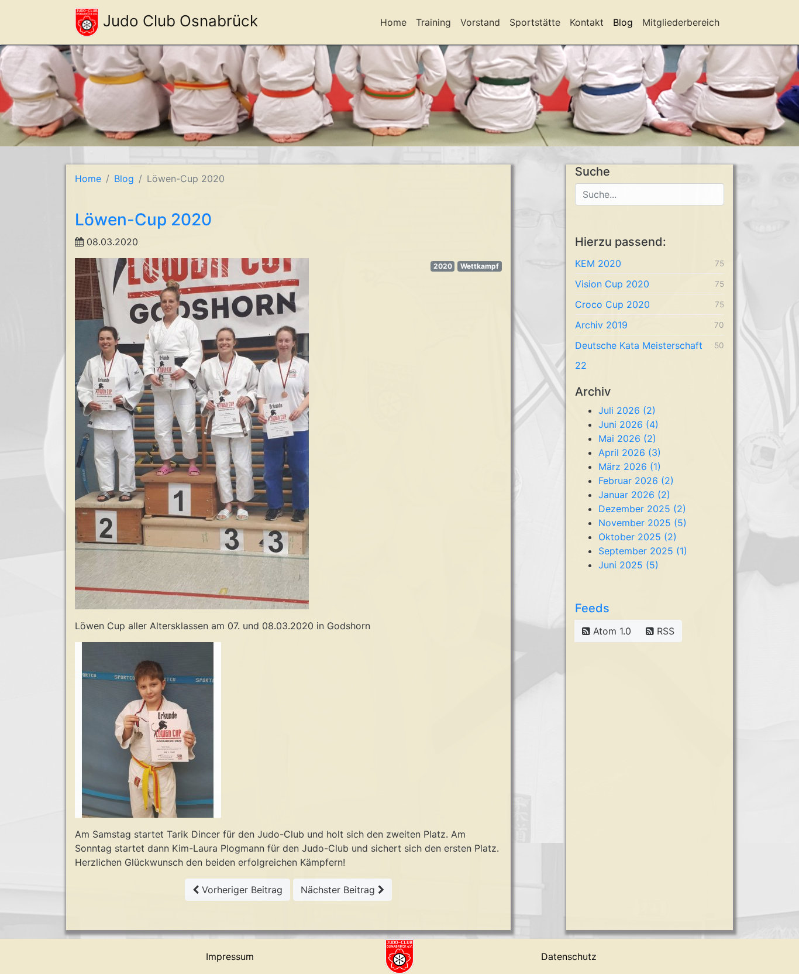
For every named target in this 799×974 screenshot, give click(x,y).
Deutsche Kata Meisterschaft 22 (638, 355)
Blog (623, 22)
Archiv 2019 (601, 325)
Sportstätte (534, 22)
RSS (664, 631)
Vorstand (480, 22)
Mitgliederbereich (680, 22)
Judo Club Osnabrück (178, 21)
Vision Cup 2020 (612, 284)
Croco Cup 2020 (612, 304)
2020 (442, 266)
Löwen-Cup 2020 (143, 219)
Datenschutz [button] (569, 956)
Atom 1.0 (610, 631)
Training (433, 22)
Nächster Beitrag (339, 890)
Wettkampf (479, 266)
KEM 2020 (598, 263)
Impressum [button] (230, 956)
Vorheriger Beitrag (241, 890)
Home (393, 22)
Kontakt (587, 22)
